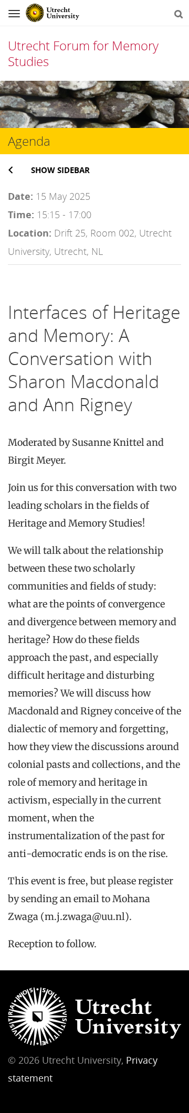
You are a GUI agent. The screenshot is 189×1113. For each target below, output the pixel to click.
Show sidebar (60, 170)
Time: (21, 214)
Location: (29, 233)
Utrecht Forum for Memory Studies (83, 53)
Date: (20, 196)
